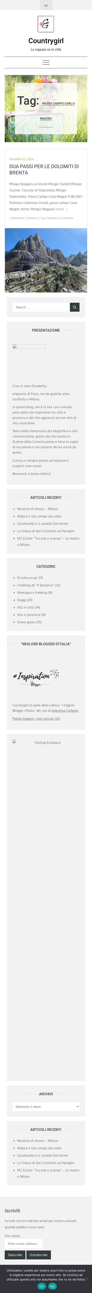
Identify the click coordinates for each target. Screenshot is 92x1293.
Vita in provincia (28, 615)
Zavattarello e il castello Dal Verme (42, 523)
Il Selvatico (51, 218)
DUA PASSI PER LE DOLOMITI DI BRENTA (44, 170)
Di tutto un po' (27, 578)
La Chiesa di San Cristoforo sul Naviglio (45, 531)
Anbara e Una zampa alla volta (39, 516)
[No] (86, 1279)
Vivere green (26, 622)
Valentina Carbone (65, 710)
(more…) (61, 209)
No (52, 1286)
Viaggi (21, 600)
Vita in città (25, 607)
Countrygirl (46, 40)
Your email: (13, 1236)
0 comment (66, 218)
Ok (42, 1286)
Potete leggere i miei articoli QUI (36, 718)
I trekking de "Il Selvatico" (24, 218)
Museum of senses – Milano (37, 509)
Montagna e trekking (32, 592)
